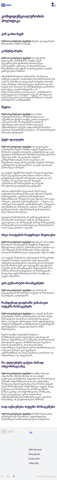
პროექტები (34, 454)
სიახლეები (34, 458)
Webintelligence (50, 476)
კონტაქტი (33, 463)
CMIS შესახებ (34, 449)
